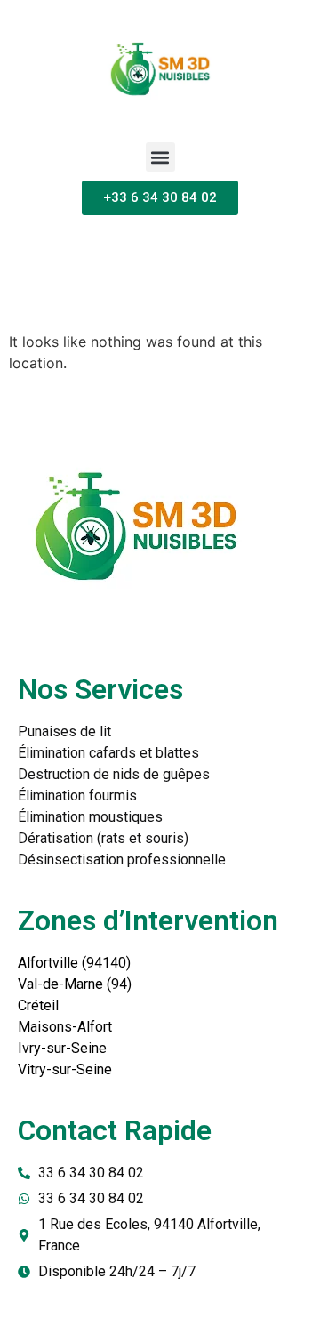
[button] (160, 157)
